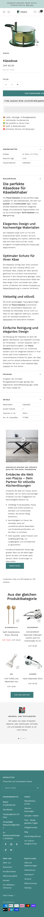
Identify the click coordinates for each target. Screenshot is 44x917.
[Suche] (9, 12)
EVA (11, 674)
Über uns (7, 863)
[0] (35, 12)
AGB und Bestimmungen (30, 864)
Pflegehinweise (30, 827)
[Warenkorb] (40, 12)
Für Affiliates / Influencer (9, 886)
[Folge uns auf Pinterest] (16, 844)
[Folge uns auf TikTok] (5, 850)
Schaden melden (31, 816)
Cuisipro (32, 674)
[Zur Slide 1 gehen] (18, 738)
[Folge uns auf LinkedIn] (11, 850)
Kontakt (6, 880)
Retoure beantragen (29, 809)
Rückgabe (7, 374)
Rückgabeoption (29, 117)
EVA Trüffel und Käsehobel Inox (11, 680)
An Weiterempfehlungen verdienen (11, 835)
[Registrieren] (38, 788)
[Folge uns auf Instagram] (11, 844)
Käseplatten (8, 320)
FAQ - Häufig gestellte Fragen (31, 821)
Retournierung (30, 883)
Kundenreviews (9, 871)
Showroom (29, 129)
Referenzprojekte (10, 876)
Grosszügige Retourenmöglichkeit (11, 825)
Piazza (6, 53)
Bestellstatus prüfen (29, 802)
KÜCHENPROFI (32, 627)
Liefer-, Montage (12, 117)
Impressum (29, 874)
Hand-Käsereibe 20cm (33, 679)
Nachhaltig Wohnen (32, 836)
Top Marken (8, 809)
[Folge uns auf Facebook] (5, 844)
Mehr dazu (29, 5)
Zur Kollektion (22, 695)
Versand (27, 879)
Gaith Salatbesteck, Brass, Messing (11, 633)
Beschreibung (9, 179)
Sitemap (27, 888)
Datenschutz (29, 870)
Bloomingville (11, 627)
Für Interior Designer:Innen (30, 842)
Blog (26, 832)
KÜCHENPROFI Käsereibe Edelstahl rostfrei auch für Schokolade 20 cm (33, 636)
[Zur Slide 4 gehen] (25, 738)
